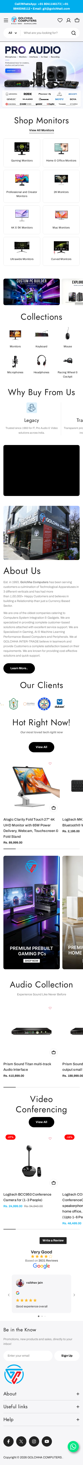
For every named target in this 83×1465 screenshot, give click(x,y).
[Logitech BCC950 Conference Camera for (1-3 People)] (31, 1160)
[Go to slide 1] (38, 1316)
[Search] (73, 33)
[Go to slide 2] (42, 1316)
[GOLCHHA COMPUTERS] (31, 292)
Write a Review (53, 1240)
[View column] (31, 914)
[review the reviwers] (17, 1293)
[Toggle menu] (6, 20)
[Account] (68, 20)
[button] (12, 105)
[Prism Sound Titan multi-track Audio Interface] (31, 1030)
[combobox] (41, 33)
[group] (41, 75)
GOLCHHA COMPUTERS (44, 1457)
